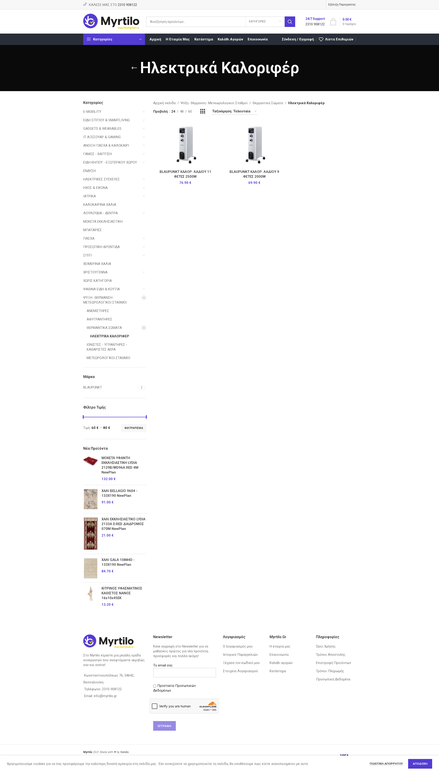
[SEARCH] (290, 21)
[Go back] (134, 68)
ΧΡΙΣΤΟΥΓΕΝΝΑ (95, 272)
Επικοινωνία (279, 655)
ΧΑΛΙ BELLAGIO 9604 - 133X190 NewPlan (119, 493)
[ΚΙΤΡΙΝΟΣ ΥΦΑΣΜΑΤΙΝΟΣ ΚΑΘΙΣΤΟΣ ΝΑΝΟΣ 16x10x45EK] (90, 596)
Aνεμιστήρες (98, 311)
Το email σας (163, 665)
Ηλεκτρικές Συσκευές (101, 179)
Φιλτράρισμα (133, 428)
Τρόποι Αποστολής (330, 655)
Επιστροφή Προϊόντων (333, 663)
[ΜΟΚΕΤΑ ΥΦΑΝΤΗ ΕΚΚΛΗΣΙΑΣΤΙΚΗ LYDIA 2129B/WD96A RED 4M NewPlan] (90, 468)
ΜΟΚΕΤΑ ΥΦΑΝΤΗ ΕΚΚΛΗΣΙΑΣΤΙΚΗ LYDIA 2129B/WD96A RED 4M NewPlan (120, 465)
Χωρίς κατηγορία (97, 281)
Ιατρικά (89, 196)
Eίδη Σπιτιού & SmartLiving (106, 120)
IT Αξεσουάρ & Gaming (102, 137)
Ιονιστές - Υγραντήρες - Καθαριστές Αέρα (107, 347)
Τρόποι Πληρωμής (330, 671)
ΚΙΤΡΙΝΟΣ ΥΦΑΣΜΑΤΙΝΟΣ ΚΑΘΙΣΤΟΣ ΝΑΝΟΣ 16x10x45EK (122, 593)
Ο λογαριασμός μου (238, 646)
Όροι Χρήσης (326, 646)
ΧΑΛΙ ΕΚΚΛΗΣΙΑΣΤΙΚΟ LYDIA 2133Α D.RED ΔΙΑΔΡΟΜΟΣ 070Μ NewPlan (123, 524)
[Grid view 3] (202, 111)
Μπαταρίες (92, 230)
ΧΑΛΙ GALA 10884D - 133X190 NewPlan (118, 562)
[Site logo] (111, 21)
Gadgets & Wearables (102, 129)
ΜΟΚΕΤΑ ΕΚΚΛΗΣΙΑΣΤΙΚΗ (103, 221)
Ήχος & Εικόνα (95, 188)
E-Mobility (92, 112)
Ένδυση (89, 171)
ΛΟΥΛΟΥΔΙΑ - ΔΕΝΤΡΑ (100, 213)
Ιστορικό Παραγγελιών (240, 655)
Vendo (124, 752)
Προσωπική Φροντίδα (101, 247)
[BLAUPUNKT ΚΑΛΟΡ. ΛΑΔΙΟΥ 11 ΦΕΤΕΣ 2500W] (185, 144)
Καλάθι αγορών (281, 663)
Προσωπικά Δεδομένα (333, 679)
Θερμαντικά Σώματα (104, 328)
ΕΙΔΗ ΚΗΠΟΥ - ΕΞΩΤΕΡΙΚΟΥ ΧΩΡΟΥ (110, 162)
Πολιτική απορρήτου (387, 763)
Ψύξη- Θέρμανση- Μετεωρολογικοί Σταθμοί (105, 300)
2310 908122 (127, 5)
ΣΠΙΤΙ (87, 255)
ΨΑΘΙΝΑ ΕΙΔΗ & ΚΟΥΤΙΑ (101, 289)
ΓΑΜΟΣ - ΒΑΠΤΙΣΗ (97, 154)
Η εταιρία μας (280, 646)
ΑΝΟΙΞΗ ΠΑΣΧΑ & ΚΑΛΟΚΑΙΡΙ (106, 145)
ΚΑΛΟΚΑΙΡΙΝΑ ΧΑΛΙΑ (99, 205)
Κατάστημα (278, 671)
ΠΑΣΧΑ (88, 238)
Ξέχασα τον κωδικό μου (241, 663)
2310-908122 (112, 689)
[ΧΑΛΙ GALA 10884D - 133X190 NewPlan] (90, 568)
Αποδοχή (420, 763)
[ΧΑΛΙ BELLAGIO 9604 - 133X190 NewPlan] (90, 499)
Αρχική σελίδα (164, 103)
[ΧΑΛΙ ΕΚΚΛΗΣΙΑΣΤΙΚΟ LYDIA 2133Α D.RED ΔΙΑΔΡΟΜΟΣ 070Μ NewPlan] (90, 533)
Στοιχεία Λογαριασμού (240, 671)
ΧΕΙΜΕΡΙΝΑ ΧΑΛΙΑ (97, 264)
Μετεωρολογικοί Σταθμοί (108, 358)
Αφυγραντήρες (99, 319)
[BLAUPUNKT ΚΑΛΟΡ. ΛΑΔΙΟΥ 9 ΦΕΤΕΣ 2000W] (254, 144)
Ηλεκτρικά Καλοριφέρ (109, 336)
